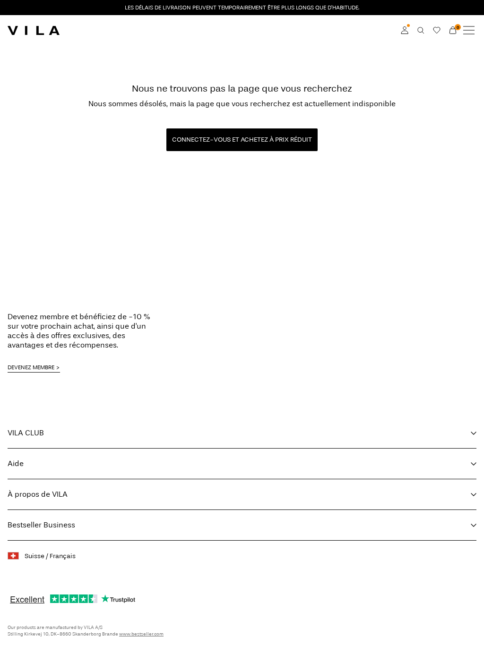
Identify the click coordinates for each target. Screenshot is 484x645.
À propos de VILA (38, 494)
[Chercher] (420, 30)
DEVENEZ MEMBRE (31, 367)
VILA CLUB (26, 432)
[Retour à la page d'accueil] (34, 30)
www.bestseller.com (141, 634)
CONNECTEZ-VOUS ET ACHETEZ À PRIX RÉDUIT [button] (242, 140)
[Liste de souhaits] (436, 30)
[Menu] (468, 30)
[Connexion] (404, 30)
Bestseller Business (41, 524)
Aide (16, 463)
